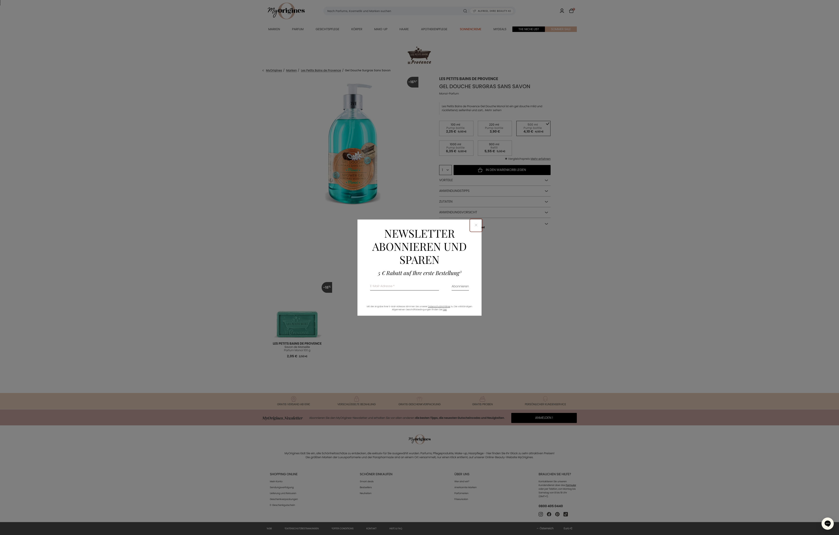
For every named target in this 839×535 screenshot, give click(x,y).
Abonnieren (460, 286)
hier (445, 309)
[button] (828, 523)
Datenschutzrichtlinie (439, 306)
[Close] (476, 225)
